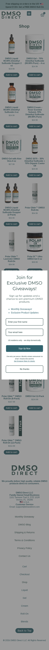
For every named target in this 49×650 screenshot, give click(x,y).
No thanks (24, 369)
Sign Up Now (24, 348)
